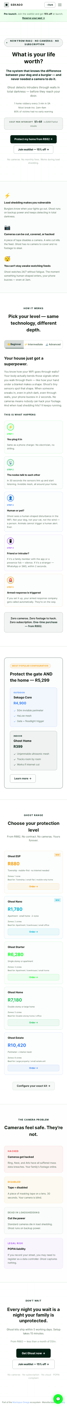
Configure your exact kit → (33, 1085)
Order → (33, 886)
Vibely (62, 1402)
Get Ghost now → (33, 1353)
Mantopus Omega (21, 1402)
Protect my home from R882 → (33, 139)
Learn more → (22, 778)
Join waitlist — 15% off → (33, 149)
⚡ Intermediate (33, 344)
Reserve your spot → (33, 18)
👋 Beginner (14, 344)
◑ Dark (50, 4)
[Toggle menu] (60, 4)
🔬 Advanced (53, 344)
